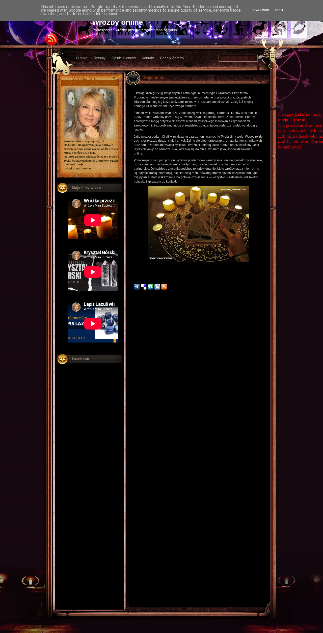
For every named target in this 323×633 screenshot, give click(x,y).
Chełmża (131, 580)
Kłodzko (130, 591)
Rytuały (99, 58)
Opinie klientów (124, 58)
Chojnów (131, 605)
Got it (279, 10)
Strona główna (198, 574)
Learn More (261, 10)
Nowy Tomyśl (133, 584)
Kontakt (148, 58)
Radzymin (131, 612)
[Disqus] (200, 369)
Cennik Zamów (172, 58)
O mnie (82, 58)
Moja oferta (154, 78)
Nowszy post (136, 574)
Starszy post (260, 574)
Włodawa (131, 598)
